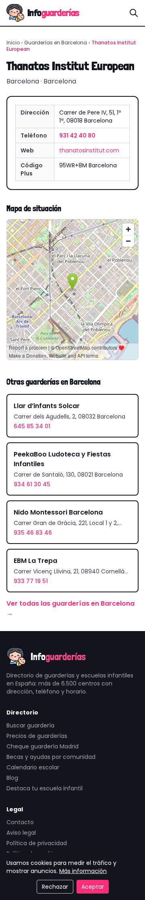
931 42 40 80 (77, 135)
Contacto (20, 822)
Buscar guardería (30, 725)
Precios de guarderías (36, 736)
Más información (83, 871)
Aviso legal (21, 833)
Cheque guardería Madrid (42, 746)
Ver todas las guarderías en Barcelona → (70, 608)
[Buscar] (134, 13)
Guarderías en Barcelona (55, 42)
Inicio (13, 42)
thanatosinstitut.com (89, 150)
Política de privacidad (36, 843)
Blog (12, 778)
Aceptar (92, 887)
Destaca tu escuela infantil (44, 788)
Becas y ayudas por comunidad (50, 757)
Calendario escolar (32, 767)
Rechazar (55, 887)
